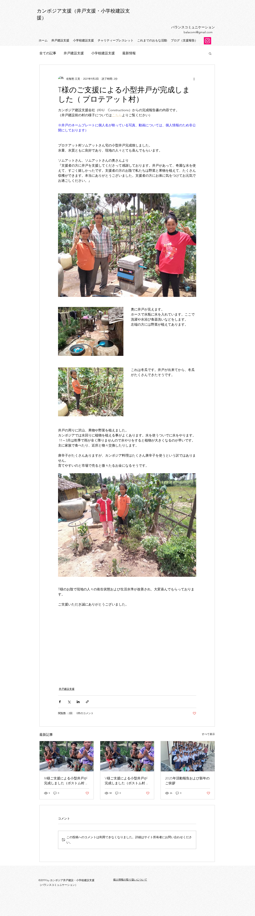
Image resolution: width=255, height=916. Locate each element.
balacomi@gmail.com (198, 32)
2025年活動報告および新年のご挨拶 (187, 781)
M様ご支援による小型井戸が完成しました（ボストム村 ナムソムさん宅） (66, 781)
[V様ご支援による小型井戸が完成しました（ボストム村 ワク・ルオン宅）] (127, 756)
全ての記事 (47, 53)
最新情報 (129, 53)
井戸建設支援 (74, 53)
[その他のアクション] (194, 79)
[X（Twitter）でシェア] (69, 701)
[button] (210, 53)
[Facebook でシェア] (60, 701)
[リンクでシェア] (87, 701)
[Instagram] (207, 40)
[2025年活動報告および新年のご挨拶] (188, 756)
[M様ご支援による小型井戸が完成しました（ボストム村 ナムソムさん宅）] (67, 756)
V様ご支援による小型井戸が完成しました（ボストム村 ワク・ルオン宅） (127, 781)
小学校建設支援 (103, 53)
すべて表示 (208, 734)
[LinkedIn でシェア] (78, 701)
